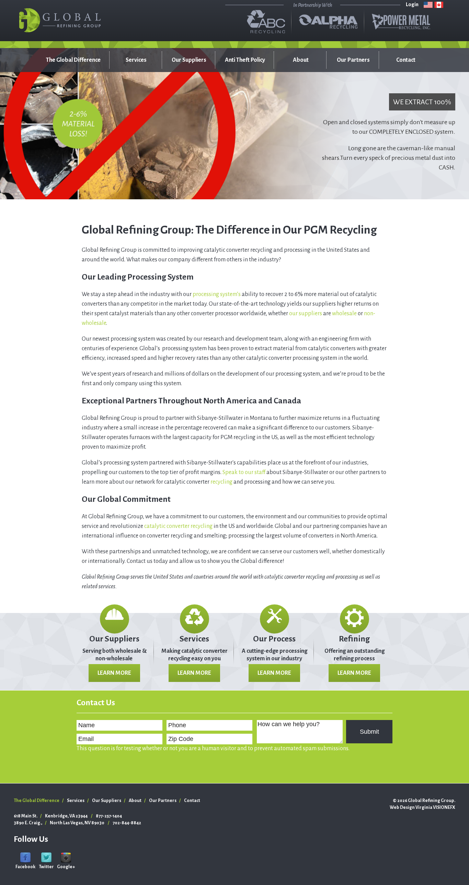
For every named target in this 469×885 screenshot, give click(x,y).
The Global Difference (73, 60)
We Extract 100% (422, 102)
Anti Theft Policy (245, 60)
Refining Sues (135, 91)
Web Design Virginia (411, 807)
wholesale (344, 313)
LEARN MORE (114, 673)
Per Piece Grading (129, 108)
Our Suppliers (189, 60)
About (301, 60)
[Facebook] (25, 857)
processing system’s (217, 294)
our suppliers (305, 313)
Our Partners (353, 60)
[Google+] (65, 857)
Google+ (66, 866)
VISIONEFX (444, 807)
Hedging (130, 139)
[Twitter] (46, 857)
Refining (354, 638)
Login (412, 4)
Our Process (274, 638)
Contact (405, 60)
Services (136, 60)
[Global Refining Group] (60, 20)
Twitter (46, 866)
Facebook (25, 866)
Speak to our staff (243, 472)
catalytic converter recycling (178, 526)
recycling (221, 482)
